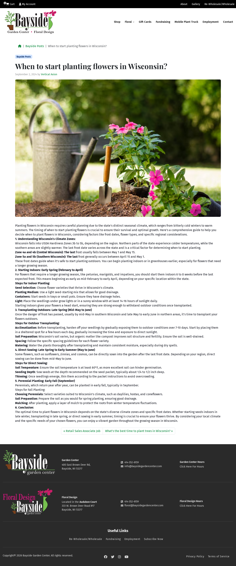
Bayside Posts (34, 46)
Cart (12, 4)
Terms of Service (219, 556)
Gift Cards (145, 21)
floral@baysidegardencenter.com (143, 505)
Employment (211, 21)
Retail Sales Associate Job (83, 431)
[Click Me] (105, 557)
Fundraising (163, 21)
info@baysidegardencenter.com (143, 466)
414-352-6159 (131, 462)
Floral (128, 21)
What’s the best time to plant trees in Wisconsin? (137, 431)
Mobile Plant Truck (186, 21)
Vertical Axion (49, 74)
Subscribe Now (153, 539)
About (184, 4)
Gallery (196, 4)
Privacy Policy (195, 556)
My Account (28, 4)
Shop (117, 21)
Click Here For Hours (192, 466)
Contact (228, 21)
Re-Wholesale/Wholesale (219, 4)
